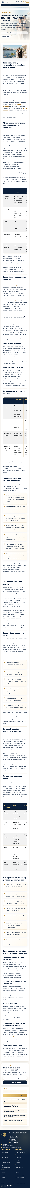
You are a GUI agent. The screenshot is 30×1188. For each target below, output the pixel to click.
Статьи (3, 1180)
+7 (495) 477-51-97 (14, 1139)
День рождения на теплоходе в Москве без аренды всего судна (14, 1116)
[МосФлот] (4, 1134)
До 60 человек (5, 1155)
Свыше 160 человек (6, 1162)
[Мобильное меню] (27, 2)
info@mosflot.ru (6, 1144)
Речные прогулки (19, 1167)
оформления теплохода (9, 717)
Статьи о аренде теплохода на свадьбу (13, 1095)
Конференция (19, 1162)
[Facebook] (2, 1186)
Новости (3, 1177)
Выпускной (18, 1165)
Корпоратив (18, 1157)
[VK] (8, 1186)
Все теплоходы (5, 1152)
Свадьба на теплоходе (20, 1152)
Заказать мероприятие (15, 4)
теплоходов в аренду (18, 285)
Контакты (3, 1172)
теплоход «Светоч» (16, 300)
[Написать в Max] (23, 2)
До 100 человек (5, 1157)
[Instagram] (5, 1186)
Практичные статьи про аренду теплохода (14, 1091)
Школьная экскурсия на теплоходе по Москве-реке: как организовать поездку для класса (14, 1122)
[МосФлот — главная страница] (5, 1)
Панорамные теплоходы (6, 1167)
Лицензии (18, 1172)
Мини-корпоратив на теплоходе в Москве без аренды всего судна (14, 1110)
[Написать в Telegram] (25, 2)
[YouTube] (10, 1186)
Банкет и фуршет (19, 1155)
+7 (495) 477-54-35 (15, 1082)
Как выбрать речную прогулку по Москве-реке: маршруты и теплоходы (14, 1105)
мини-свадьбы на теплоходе (15, 1036)
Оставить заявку (15, 1078)
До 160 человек (5, 1160)
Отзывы (3, 1175)
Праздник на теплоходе (20, 1160)
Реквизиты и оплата (20, 1175)
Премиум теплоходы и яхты (7, 1165)
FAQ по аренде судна (20, 1177)
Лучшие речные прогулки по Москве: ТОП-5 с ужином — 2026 (14, 1100)
